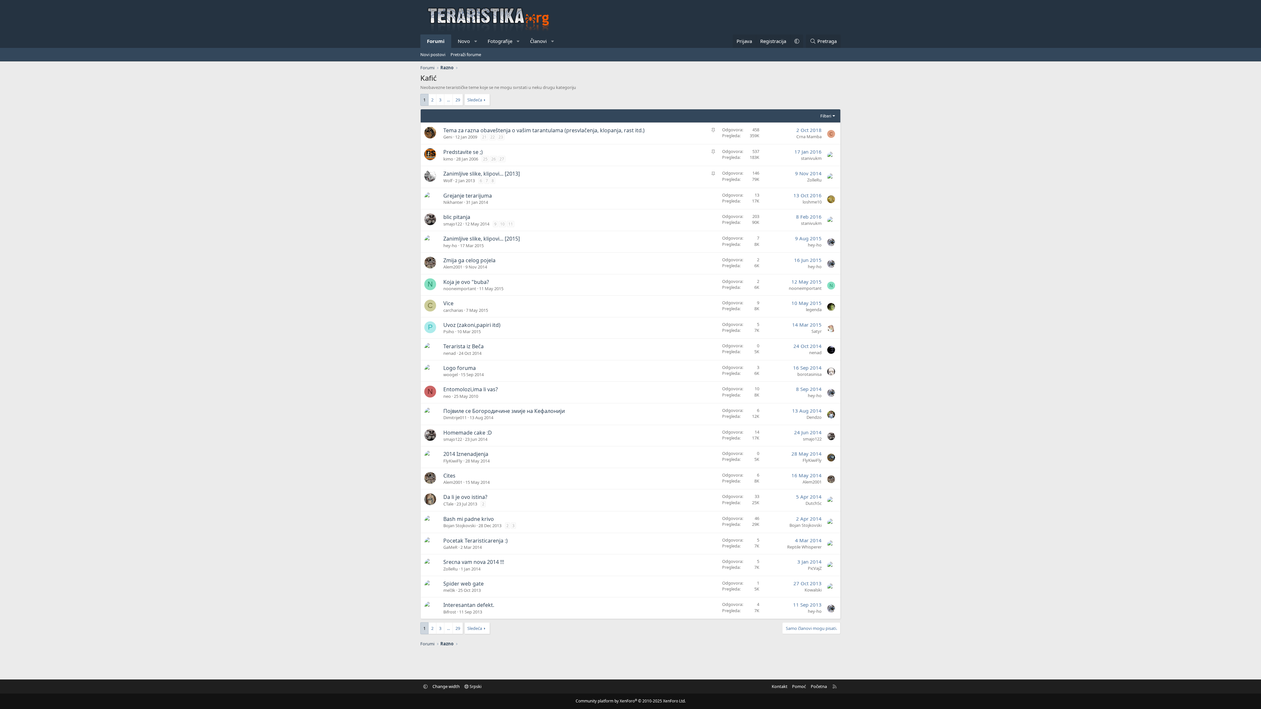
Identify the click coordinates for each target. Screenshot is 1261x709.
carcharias (453, 310)
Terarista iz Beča (463, 346)
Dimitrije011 (455, 417)
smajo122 (452, 224)
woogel (450, 374)
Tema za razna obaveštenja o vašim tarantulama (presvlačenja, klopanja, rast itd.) (544, 130)
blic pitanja (456, 217)
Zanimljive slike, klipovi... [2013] (481, 173)
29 (457, 100)
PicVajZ (815, 568)
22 (492, 137)
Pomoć (799, 686)
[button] (476, 41)
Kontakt (779, 686)
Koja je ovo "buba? (466, 282)
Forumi (436, 41)
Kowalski (813, 590)
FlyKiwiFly (452, 461)
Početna (819, 686)
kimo (448, 159)
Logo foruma (459, 368)
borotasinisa (809, 374)
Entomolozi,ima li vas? (470, 389)
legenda (814, 309)
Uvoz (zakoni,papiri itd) (471, 325)
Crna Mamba (809, 137)
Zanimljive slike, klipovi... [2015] (481, 238)
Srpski (475, 686)
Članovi (538, 41)
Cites (449, 475)
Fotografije (500, 41)
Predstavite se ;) (463, 152)
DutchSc (814, 503)
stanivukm (811, 158)
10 (502, 224)
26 (493, 159)
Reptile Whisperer (804, 547)
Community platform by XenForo (631, 701)
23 (500, 137)
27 (501, 159)
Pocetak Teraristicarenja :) (475, 540)
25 (485, 159)
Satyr (816, 331)
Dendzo (814, 417)
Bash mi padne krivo (468, 519)
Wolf (447, 180)
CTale (448, 504)
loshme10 (812, 202)
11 (510, 224)
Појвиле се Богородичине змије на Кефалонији (504, 411)
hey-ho (450, 245)
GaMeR (450, 547)
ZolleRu (814, 180)
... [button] (448, 100)
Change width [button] (446, 686)
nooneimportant (459, 288)
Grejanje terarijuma (467, 195)
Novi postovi (432, 54)
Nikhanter (453, 202)
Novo (464, 41)
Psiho (448, 331)
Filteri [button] (825, 116)
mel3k (449, 590)
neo (447, 396)
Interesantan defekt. (468, 605)
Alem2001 (452, 267)
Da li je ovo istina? (465, 497)
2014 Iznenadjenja (465, 454)
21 (484, 137)
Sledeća (474, 100)
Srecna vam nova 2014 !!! (473, 562)
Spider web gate (463, 583)
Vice (448, 303)
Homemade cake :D (467, 432)
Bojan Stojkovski (459, 525)
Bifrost (449, 612)
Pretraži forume (466, 54)
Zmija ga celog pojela (469, 260)
